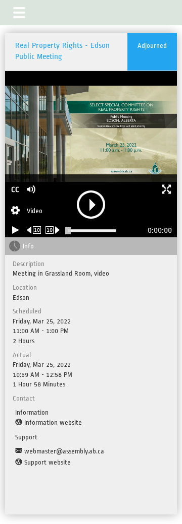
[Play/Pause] (15, 230)
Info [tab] (28, 246)
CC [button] (15, 189)
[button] (19, 13)
